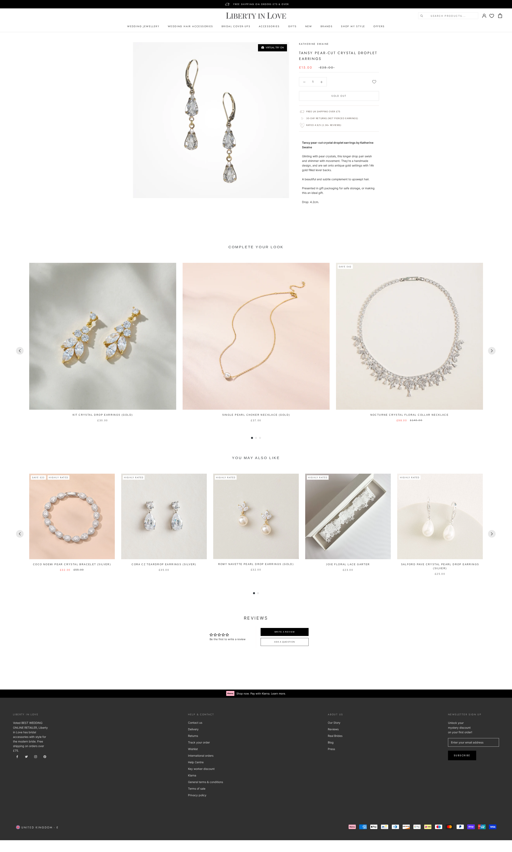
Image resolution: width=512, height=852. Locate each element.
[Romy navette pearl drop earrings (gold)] (256, 516)
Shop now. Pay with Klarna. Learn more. (261, 693)
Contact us (195, 722)
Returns (193, 735)
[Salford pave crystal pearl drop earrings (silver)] (440, 516)
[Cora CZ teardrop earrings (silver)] (164, 516)
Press (331, 749)
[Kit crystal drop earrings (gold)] (102, 336)
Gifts (292, 26)
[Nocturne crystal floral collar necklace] (409, 336)
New (308, 26)
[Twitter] (26, 756)
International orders (200, 755)
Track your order (199, 742)
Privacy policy (197, 795)
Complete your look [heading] (256, 247)
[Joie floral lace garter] (348, 516)
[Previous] (20, 351)
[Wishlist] (491, 15)
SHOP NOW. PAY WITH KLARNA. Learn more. (261, 4)
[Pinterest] (44, 756)
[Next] (492, 351)
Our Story (334, 722)
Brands (327, 26)
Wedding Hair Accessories (190, 26)
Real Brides (335, 735)
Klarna (192, 775)
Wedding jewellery (143, 26)
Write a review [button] (284, 632)
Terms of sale (196, 788)
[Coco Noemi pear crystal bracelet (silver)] (72, 516)
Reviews (333, 729)
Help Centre (196, 762)
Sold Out (338, 96)
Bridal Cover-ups (236, 26)
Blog (331, 742)
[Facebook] (17, 756)
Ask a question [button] (284, 642)
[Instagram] (35, 756)
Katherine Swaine (314, 44)
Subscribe (462, 755)
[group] (102, 343)
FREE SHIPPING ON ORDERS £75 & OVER (261, 1)
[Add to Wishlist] (374, 82)
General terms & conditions (205, 782)
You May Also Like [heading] (256, 458)
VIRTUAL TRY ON (274, 47)
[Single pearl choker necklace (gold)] (256, 336)
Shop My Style (353, 26)
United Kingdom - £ (39, 827)
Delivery (193, 729)
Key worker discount (201, 768)
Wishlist (193, 749)
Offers (379, 26)
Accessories (269, 26)
